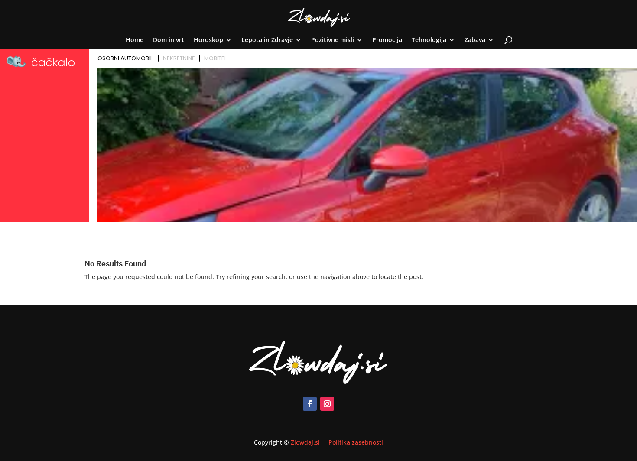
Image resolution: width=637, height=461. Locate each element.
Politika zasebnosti (355, 442)
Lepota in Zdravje (267, 40)
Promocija (387, 40)
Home (134, 40)
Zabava (475, 40)
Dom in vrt (168, 40)
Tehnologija (429, 40)
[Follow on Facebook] (310, 404)
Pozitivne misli (332, 40)
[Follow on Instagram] (327, 404)
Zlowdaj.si (306, 442)
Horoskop (208, 40)
